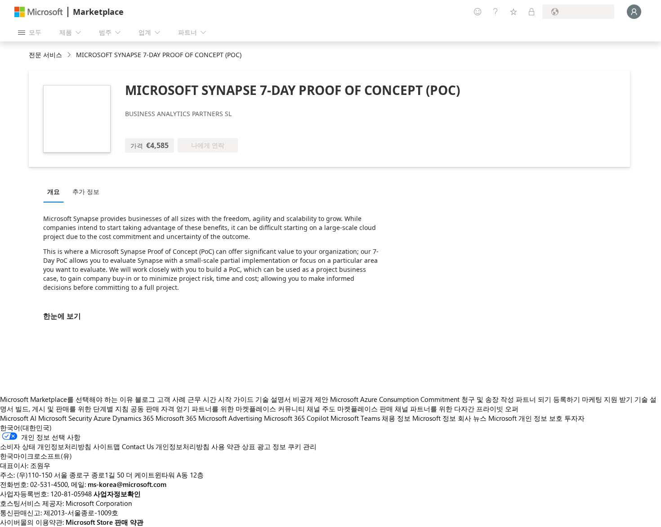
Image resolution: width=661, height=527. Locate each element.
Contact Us (138, 446)
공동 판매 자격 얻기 (160, 408)
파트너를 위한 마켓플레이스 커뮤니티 (248, 408)
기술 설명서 (273, 399)
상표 (248, 446)
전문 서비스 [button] (45, 54)
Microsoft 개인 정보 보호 (525, 418)
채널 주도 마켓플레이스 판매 (350, 408)
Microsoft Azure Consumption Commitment (395, 399)
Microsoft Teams (355, 418)
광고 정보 (271, 446)
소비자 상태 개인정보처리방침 (45, 446)
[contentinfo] (70, 55)
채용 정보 (396, 418)
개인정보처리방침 (183, 446)
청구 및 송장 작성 (487, 399)
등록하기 (566, 399)
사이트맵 (106, 446)
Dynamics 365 (133, 418)
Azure (102, 418)
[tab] (55, 191)
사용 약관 (225, 446)
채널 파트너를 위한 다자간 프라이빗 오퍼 (456, 408)
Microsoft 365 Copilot (296, 418)
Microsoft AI (18, 418)
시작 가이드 (236, 399)
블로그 (145, 399)
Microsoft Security (65, 418)
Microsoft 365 (176, 418)
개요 (53, 191)
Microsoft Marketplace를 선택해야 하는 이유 (66, 399)
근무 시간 (202, 399)
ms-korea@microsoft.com (127, 484)
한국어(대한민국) (26, 427)
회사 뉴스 (472, 418)
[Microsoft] (38, 12)
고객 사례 (171, 399)
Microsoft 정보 (434, 418)
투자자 (574, 418)
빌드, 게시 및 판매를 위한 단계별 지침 (72, 408)
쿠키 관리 (302, 446)
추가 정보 (85, 191)
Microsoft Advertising (230, 418)
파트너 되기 (533, 399)
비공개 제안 (310, 399)
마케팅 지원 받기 (607, 399)
